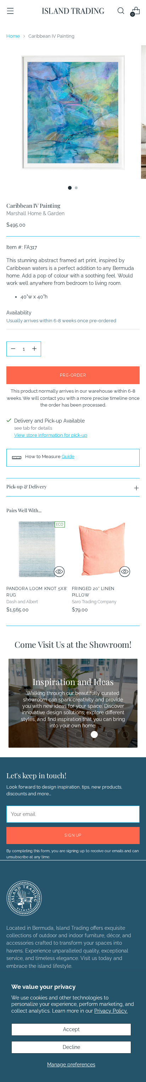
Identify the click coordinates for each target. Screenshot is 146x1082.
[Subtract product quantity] (13, 349)
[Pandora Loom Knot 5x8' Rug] (37, 549)
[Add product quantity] (34, 349)
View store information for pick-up (50, 435)
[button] (78, 734)
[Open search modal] (120, 11)
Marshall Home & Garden (35, 213)
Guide (68, 456)
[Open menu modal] (10, 11)
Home (13, 36)
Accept (71, 1029)
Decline (71, 1047)
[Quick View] (59, 571)
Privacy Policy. (111, 1011)
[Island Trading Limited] (73, 10)
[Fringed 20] (102, 549)
